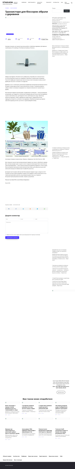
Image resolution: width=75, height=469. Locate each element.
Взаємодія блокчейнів (56, 20)
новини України (60, 34)
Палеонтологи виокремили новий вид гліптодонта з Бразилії (45, 430)
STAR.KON (8, 2)
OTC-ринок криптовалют (59, 17)
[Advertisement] (26, 111)
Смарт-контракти (63, 25)
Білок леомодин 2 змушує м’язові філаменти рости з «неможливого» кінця (60, 47)
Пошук (53, 8)
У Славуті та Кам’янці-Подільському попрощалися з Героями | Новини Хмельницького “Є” (61, 149)
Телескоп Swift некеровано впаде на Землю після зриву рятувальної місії (61, 431)
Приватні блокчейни (56, 25)
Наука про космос (33, 456)
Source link (7, 183)
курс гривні (65, 31)
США (62, 2)
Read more (56, 158)
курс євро (62, 32)
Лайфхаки (24, 2)
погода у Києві (56, 36)
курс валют (56, 31)
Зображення (30, 159)
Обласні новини (7, 456)
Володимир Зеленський (57, 22)
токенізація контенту (56, 38)
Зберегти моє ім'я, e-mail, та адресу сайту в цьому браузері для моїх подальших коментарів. (23, 234)
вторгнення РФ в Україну (59, 28)
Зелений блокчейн (66, 22)
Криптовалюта (31, 2)
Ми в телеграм (18, 460)
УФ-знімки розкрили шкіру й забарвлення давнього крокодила (61, 407)
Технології (48, 2)
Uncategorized (10, 34)
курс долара (55, 32)
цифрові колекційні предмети (58, 39)
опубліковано (8, 48)
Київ (54, 23)
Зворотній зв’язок (7, 460)
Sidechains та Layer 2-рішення (57, 19)
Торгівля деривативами (58, 26)
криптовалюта (56, 29)
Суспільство (56, 2)
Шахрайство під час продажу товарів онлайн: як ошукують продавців (59, 251)
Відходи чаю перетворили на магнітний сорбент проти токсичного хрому (12, 431)
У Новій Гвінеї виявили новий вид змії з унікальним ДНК (45, 407)
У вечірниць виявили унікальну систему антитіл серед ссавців (28, 407)
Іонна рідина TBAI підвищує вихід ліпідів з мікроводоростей (29, 430)
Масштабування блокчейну (62, 23)
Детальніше (61, 392)
